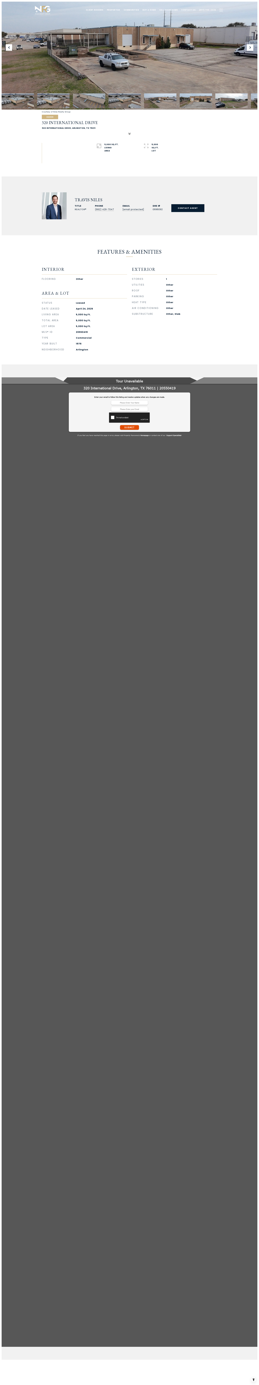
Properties (113, 10)
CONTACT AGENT (188, 208)
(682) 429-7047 (104, 209)
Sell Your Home (168, 10)
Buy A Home (149, 10)
